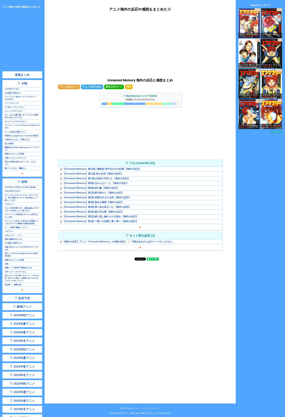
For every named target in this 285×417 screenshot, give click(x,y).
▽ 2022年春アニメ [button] (22, 400)
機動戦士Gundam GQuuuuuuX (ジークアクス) (22, 148)
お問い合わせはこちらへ (130, 408)
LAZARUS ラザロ (12, 89)
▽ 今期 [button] (22, 83)
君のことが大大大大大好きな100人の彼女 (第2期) (21, 254)
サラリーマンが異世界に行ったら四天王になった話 (22, 215)
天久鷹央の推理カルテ (14, 243)
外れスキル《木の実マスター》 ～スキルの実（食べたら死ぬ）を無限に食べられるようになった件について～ (22, 278)
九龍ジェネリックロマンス (15, 158)
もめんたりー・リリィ (14, 235)
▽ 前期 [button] (22, 181)
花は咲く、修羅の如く (14, 285)
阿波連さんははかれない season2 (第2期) (21, 136)
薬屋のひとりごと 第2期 (14, 154)
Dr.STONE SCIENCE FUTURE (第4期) (20, 187)
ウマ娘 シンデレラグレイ (15, 107)
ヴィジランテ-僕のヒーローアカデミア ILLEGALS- (20, 98)
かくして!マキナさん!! (14, 111)
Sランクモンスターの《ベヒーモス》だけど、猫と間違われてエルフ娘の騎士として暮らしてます (22, 197)
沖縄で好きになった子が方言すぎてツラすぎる (22, 248)
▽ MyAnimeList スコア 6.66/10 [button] (140, 96)
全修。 (7, 264)
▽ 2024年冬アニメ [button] (22, 340)
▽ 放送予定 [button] (22, 298)
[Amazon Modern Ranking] (276, 132)
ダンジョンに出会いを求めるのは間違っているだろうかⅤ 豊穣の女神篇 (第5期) (22, 222)
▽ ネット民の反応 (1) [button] (140, 235)
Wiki (128, 86)
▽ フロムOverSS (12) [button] (140, 163)
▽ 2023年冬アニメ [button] (22, 375)
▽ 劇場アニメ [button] (22, 306)
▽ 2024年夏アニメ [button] (22, 323)
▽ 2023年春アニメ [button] (22, 366)
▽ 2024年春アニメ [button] (22, 332)
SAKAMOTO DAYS (12, 191)
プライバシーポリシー (151, 408)
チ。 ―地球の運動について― (16, 227)
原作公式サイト (114, 86)
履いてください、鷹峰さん (15, 168)
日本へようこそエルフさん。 (16, 272)
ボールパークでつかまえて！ (16, 121)
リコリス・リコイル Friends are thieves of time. (22, 126)
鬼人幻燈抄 (9, 144)
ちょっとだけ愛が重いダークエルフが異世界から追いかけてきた (22, 116)
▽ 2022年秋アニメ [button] (22, 383)
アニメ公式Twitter (92, 86)
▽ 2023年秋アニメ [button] (22, 349)
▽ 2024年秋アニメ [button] (22, 315)
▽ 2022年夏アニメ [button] (22, 392)
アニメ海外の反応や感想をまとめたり (140, 9)
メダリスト (9, 231)
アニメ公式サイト (68, 86)
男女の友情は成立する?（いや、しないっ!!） (20, 163)
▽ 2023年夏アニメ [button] (22, 357)
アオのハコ (9, 204)
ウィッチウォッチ (12, 103)
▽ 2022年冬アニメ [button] (22, 409)
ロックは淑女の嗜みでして (15, 132)
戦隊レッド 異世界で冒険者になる (18, 268)
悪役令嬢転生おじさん (14, 239)
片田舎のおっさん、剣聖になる (17, 140)
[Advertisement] (140, 41)
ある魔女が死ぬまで (13, 93)
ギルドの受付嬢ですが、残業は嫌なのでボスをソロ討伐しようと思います (22, 209)
